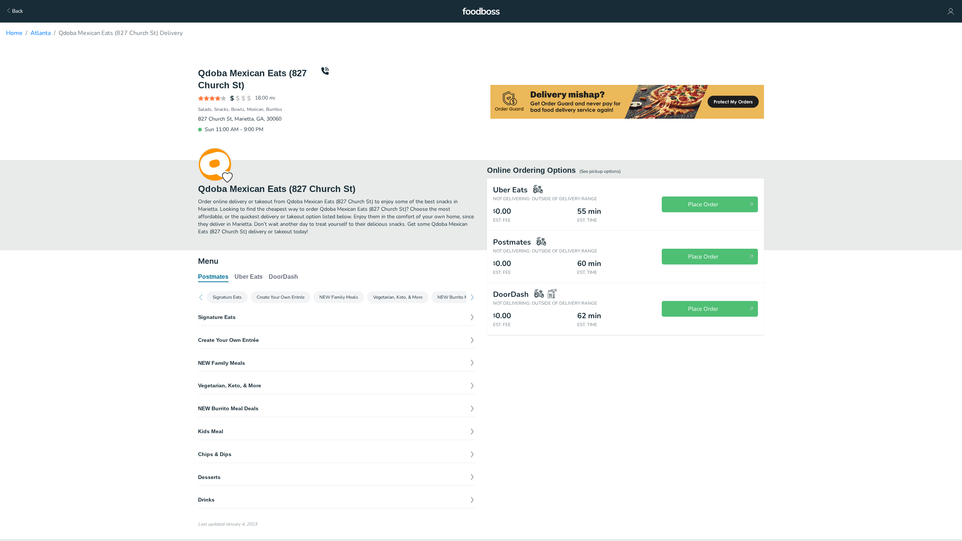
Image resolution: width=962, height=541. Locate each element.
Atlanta (40, 33)
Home (14, 33)
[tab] (213, 277)
